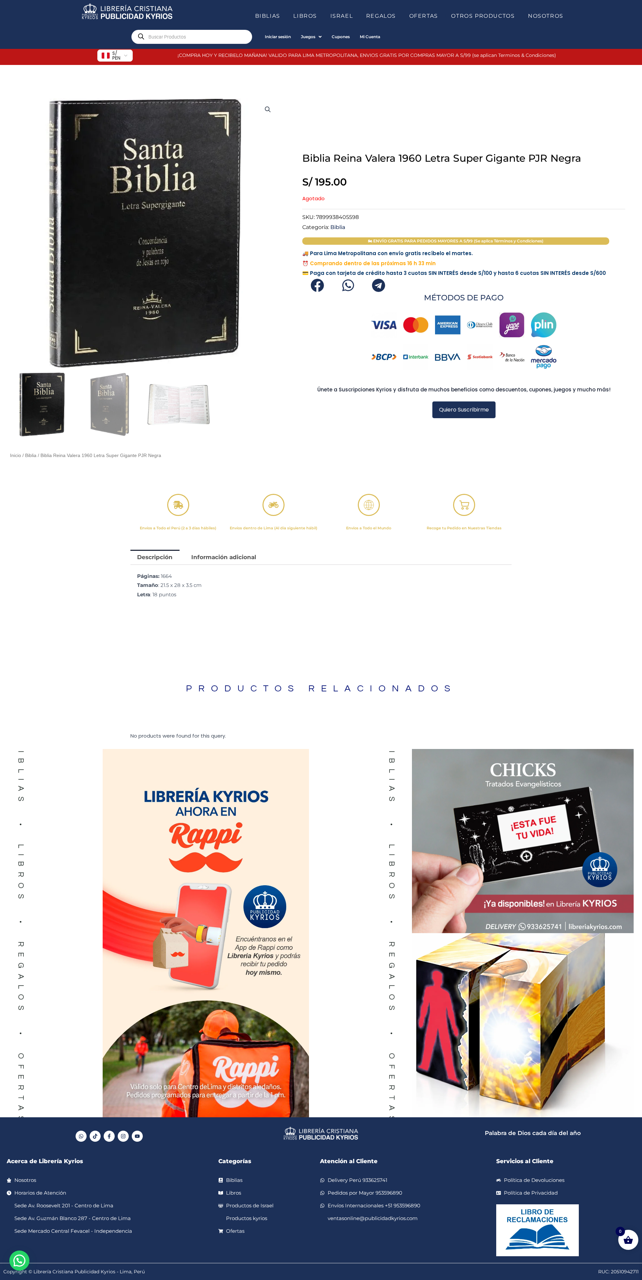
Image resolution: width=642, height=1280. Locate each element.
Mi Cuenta (370, 36)
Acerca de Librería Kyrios (45, 1161)
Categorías (234, 1161)
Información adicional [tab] (223, 557)
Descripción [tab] (155, 557)
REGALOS (381, 16)
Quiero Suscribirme (464, 409)
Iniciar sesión (278, 36)
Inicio (15, 455)
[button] (283, 16)
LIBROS (305, 16)
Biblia (30, 455)
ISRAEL (341, 16)
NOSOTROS (545, 16)
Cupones (341, 36)
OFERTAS (423, 16)
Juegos (308, 36)
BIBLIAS (267, 16)
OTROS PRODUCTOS (483, 16)
